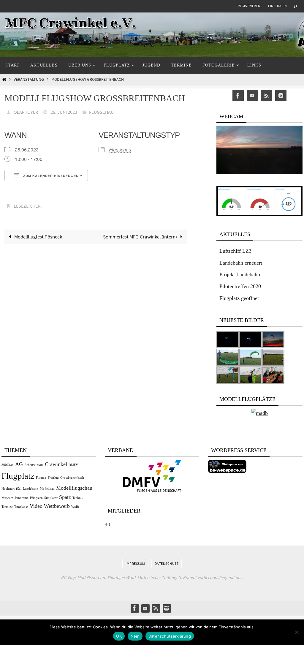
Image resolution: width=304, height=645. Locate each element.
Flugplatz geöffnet (239, 298)
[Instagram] (280, 96)
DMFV (73, 465)
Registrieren (249, 6)
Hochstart (8, 488)
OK (119, 636)
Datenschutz (167, 563)
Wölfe (75, 506)
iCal (18, 488)
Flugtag (41, 477)
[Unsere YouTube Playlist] (252, 96)
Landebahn (30, 488)
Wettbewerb (57, 506)
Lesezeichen (27, 204)
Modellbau (47, 488)
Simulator (51, 497)
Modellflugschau (74, 488)
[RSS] (266, 96)
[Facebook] (238, 96)
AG (19, 464)
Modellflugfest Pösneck (37, 233)
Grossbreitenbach (72, 477)
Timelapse (21, 506)
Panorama (21, 497)
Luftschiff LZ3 (235, 251)
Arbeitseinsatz (33, 465)
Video (36, 506)
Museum (7, 497)
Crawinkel (56, 464)
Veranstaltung (29, 79)
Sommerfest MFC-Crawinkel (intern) (140, 233)
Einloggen (277, 6)
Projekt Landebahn (239, 274)
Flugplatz (17, 475)
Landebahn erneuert (240, 263)
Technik (77, 497)
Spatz (65, 497)
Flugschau (101, 111)
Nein (135, 636)
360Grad (7, 465)
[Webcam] (259, 173)
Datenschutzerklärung (169, 636)
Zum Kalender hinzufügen (50, 174)
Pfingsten (36, 497)
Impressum (135, 563)
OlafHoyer (26, 111)
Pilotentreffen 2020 (240, 286)
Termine (7, 506)
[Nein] (297, 632)
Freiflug (53, 477)
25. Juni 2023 (63, 111)
